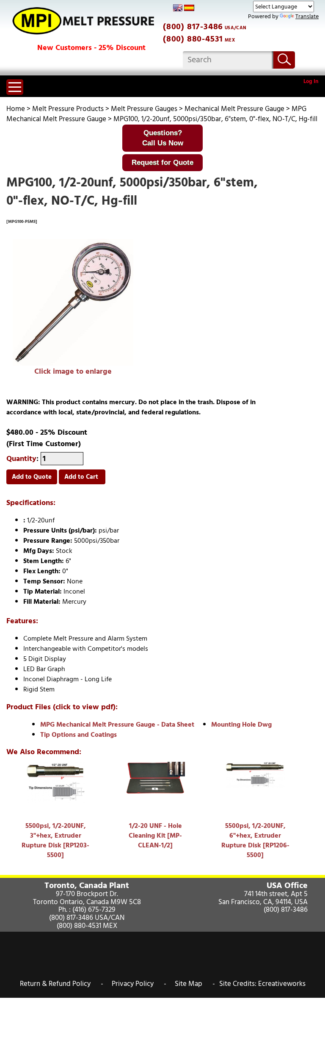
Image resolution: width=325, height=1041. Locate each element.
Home (15, 109)
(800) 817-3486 (193, 26)
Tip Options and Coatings (78, 734)
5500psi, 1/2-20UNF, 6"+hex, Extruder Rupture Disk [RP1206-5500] (255, 840)
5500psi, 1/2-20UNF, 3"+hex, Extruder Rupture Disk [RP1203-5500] (55, 840)
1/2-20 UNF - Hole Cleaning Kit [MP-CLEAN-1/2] (155, 835)
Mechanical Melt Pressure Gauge (234, 109)
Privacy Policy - (139, 984)
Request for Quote (162, 162)
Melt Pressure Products (68, 109)
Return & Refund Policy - (61, 984)
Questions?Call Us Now (162, 138)
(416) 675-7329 (94, 910)
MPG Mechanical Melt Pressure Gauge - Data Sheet (117, 724)
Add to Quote (32, 477)
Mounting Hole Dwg (241, 724)
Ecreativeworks (282, 984)
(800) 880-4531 (193, 39)
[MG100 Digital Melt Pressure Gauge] (73, 302)
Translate (307, 16)
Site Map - (195, 984)
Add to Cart (82, 477)
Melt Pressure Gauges (144, 109)
